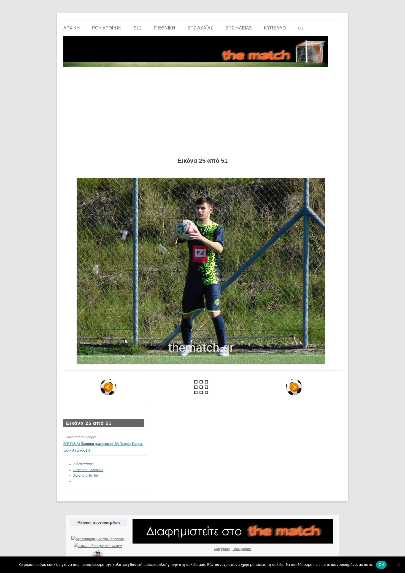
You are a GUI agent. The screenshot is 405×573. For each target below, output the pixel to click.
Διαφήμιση (222, 549)
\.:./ (300, 28)
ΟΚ (381, 564)
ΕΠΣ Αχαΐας (200, 28)
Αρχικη (71, 28)
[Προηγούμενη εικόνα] (108, 387)
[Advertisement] (202, 110)
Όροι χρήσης (242, 549)
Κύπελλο (275, 28)
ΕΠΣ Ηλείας (238, 28)
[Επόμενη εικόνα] (294, 387)
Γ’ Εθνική (164, 28)
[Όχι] (398, 564)
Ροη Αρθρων (106, 28)
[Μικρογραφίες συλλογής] (201, 387)
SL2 (138, 28)
